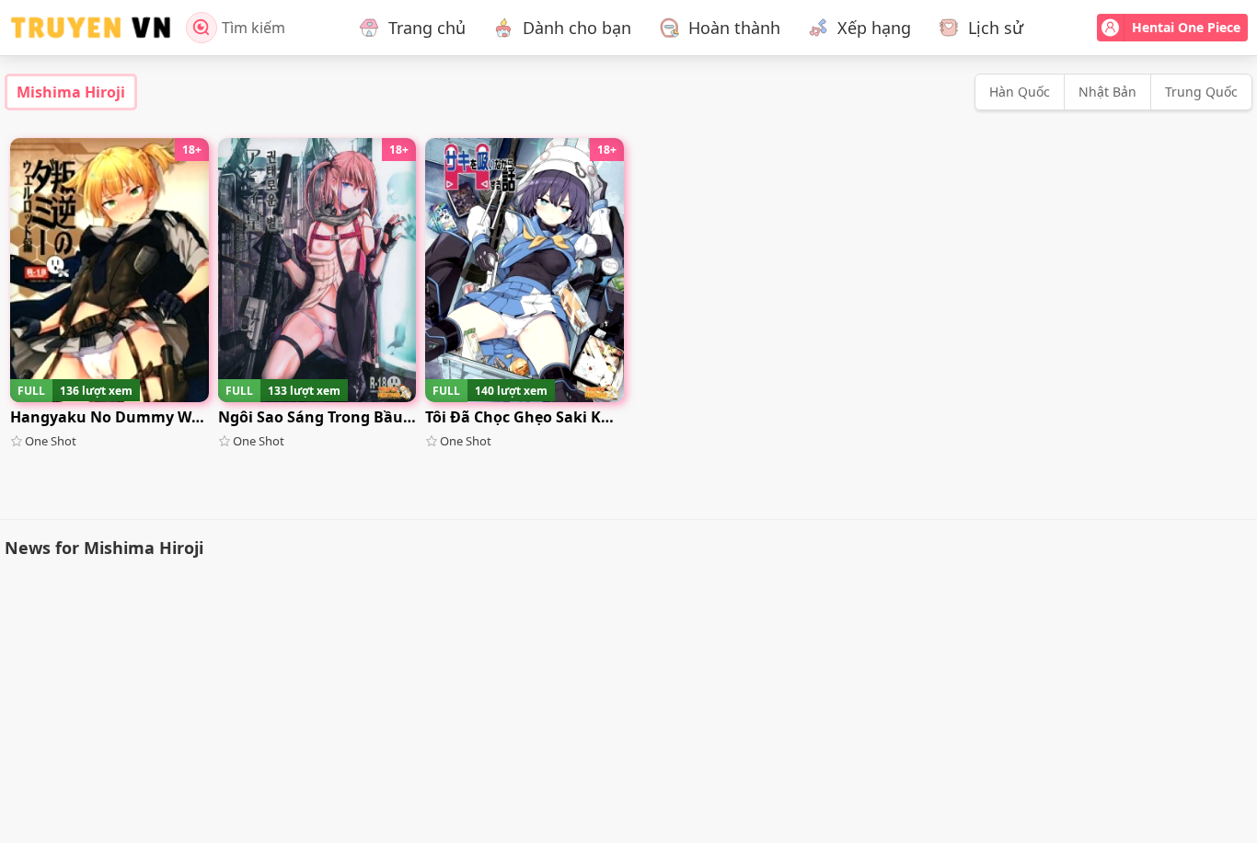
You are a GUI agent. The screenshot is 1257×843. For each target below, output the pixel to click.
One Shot (50, 441)
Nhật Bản (1107, 91)
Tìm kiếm (253, 27)
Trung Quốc (1201, 91)
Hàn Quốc (1019, 91)
